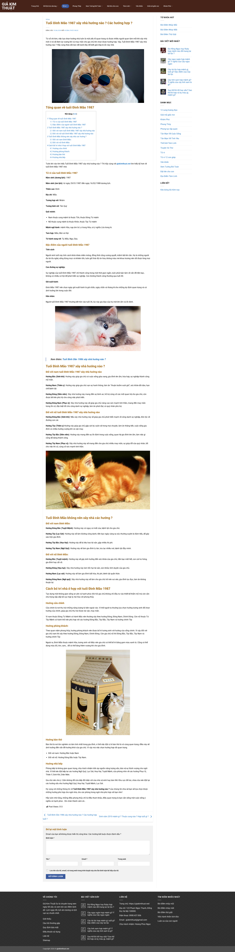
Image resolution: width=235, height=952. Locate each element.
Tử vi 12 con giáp (168, 157)
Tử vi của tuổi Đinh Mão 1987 (63, 122)
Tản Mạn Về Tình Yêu (169, 138)
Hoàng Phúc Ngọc (71, 30)
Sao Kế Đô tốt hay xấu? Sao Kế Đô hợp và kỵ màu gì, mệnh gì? (180, 92)
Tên (48, 859)
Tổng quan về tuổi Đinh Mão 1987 (61, 119)
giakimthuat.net (124, 164)
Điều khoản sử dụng (51, 932)
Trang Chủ (35, 6)
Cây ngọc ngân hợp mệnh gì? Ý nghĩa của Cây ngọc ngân (179, 61)
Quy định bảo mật (50, 927)
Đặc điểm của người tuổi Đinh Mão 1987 (68, 125)
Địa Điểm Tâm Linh (168, 176)
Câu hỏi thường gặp (51, 923)
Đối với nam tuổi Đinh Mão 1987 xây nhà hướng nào (72, 131)
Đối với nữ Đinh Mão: (60, 142)
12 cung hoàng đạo (168, 110)
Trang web (122, 859)
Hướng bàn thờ (57, 154)
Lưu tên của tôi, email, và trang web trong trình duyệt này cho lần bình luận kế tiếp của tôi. (84, 871)
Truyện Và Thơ (166, 148)
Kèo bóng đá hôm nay (170, 190)
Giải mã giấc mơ (153, 6)
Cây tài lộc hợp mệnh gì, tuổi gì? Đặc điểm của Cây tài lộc (179, 71)
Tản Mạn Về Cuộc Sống (170, 134)
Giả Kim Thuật (9, 6)
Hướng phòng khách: (60, 151)
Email (84, 859)
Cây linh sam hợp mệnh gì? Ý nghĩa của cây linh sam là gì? (180, 82)
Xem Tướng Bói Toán (93, 6)
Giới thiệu (47, 919)
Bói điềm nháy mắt (166, 908)
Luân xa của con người (167, 921)
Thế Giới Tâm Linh (168, 143)
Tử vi (64, 6)
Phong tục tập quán (168, 129)
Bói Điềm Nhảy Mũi (168, 25)
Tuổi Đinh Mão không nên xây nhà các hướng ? (66, 136)
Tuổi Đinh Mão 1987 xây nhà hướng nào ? (64, 128)
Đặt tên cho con (112, 6)
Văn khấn (139, 6)
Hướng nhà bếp (57, 157)
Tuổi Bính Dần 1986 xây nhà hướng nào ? (84, 359)
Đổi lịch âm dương (49, 6)
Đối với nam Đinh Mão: (60, 140)
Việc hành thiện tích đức (168, 917)
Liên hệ (46, 936)
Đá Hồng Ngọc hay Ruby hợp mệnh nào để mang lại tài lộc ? (179, 51)
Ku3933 (163, 194)
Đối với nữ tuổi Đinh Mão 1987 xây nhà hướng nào (71, 134)
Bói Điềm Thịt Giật (168, 34)
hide (74, 114)
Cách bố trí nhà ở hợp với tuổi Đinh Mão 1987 (66, 145)
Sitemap (46, 940)
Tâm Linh (126, 6)
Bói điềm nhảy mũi (166, 904)
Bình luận (50, 838)
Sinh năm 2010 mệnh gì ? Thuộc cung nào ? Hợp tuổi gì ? (124, 816)
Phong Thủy (77, 6)
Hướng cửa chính (58, 148)
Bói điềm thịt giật (165, 912)
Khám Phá (167, 6)
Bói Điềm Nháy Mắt (168, 30)
